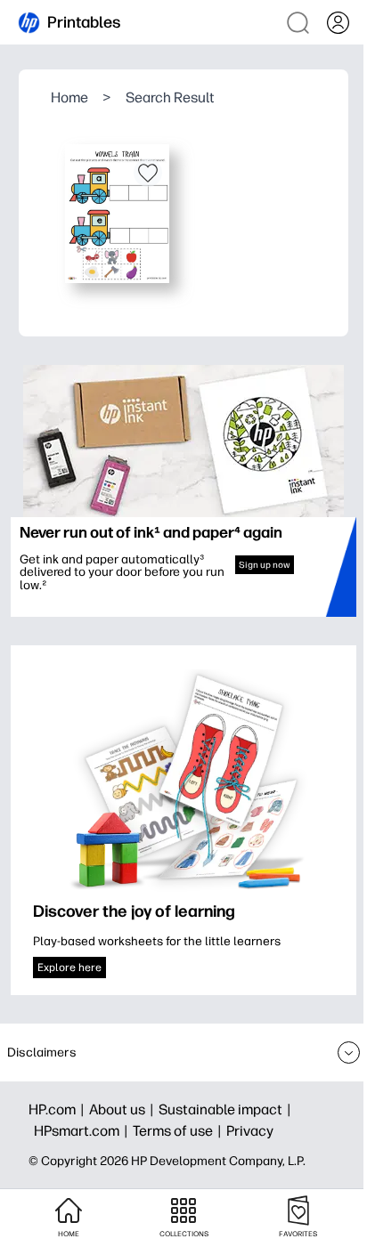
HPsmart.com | (83, 1130)
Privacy (249, 1130)
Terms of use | (179, 1130)
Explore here (69, 967)
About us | (124, 1109)
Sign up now (264, 565)
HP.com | (59, 1109)
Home (69, 97)
